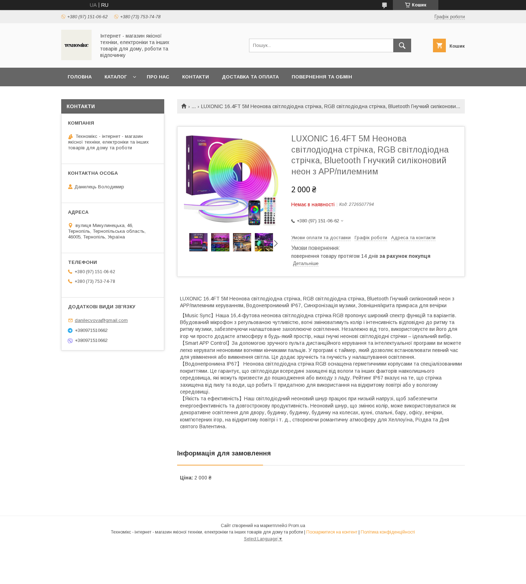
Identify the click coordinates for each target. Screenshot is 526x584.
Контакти (195, 76)
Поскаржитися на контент (331, 532)
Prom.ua (296, 525)
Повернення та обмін (322, 76)
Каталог (115, 76)
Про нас (158, 76)
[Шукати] (402, 45)
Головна (80, 76)
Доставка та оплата (250, 76)
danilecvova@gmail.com (101, 320)
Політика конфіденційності (388, 532)
